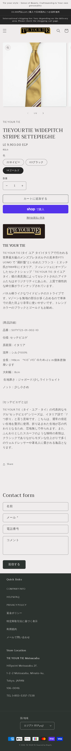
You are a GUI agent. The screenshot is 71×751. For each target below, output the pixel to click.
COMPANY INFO (16, 588)
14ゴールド (13, 170)
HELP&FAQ (13, 597)
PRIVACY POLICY (16, 605)
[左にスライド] (28, 113)
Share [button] (10, 464)
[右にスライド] (43, 113)
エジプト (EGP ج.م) (34, 725)
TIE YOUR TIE (31, 745)
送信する (14, 564)
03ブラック (36, 162)
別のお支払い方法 (35, 218)
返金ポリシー (14, 613)
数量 (5, 178)
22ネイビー (13, 162)
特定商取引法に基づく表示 (22, 621)
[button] (4, 31)
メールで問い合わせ (18, 637)
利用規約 (12, 629)
